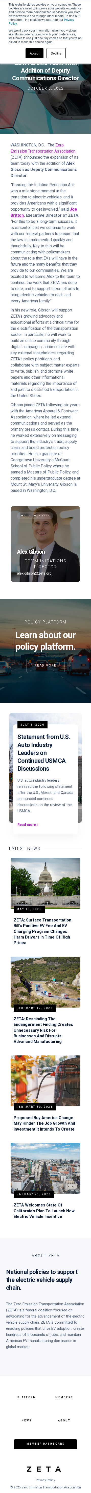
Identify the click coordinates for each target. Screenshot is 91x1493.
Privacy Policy (45, 1480)
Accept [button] (34, 53)
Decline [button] (56, 53)
